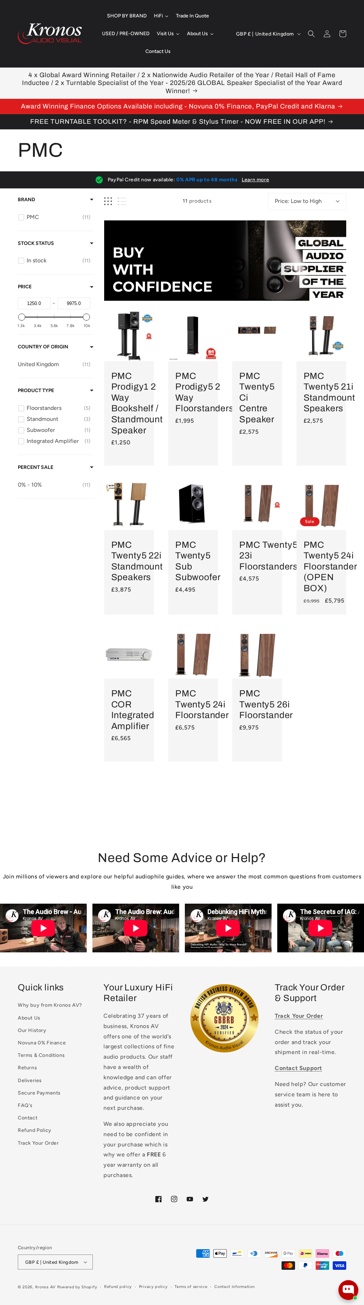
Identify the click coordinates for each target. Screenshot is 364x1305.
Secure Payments (39, 1093)
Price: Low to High (298, 201)
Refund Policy (35, 1130)
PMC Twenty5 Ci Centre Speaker (257, 397)
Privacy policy (153, 1286)
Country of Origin (43, 347)
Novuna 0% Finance (42, 1043)
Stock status (36, 243)
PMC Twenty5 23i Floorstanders (268, 555)
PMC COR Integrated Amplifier (132, 710)
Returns (27, 1068)
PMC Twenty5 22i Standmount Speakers (137, 561)
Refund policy (118, 1286)
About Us (29, 1018)
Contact (27, 1118)
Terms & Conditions (41, 1055)
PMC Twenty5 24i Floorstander (202, 704)
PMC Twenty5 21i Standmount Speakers (329, 392)
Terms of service (191, 1286)
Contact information (234, 1286)
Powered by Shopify (77, 1287)
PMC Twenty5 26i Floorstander (266, 704)
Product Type (36, 390)
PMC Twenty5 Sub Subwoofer (198, 561)
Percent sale (35, 467)
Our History (32, 1030)
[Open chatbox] (348, 1290)
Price (25, 287)
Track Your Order (38, 1143)
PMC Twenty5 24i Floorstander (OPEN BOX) (330, 566)
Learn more (255, 180)
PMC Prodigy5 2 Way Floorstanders (204, 392)
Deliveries (30, 1080)
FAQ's (25, 1105)
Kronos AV (45, 1287)
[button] (311, 34)
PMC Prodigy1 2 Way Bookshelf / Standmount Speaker (137, 403)
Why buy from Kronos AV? (50, 1005)
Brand (26, 200)
